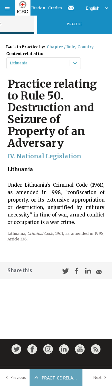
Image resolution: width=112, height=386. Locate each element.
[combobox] (10, 63)
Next (97, 377)
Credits (55, 8)
